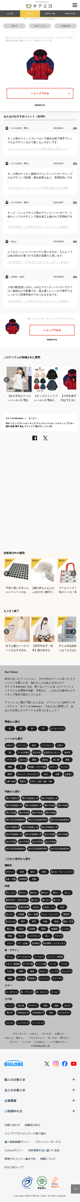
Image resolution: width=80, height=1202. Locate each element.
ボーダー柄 (28, 964)
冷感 (22, 872)
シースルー (39, 957)
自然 (10, 978)
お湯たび (59, 1033)
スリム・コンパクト (50, 914)
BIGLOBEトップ (13, 1167)
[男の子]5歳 (37, 813)
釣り (46, 774)
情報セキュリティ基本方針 (20, 1159)
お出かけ (10, 745)
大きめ (36, 907)
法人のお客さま (14, 1090)
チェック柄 (41, 964)
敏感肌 (54, 929)
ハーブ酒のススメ (58, 1042)
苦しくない (11, 892)
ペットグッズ (38, 1023)
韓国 (43, 929)
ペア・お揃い (23, 943)
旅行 (34, 745)
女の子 (67, 1005)
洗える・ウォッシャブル (62, 872)
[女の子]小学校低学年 (15, 849)
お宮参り (69, 774)
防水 (33, 872)
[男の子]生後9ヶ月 (33, 805)
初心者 (21, 1005)
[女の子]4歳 (24, 841)
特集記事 (66, 26)
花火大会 (37, 752)
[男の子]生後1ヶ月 (30, 798)
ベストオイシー (36, 1038)
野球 (10, 774)
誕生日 (67, 752)
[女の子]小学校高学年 (60, 849)
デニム (10, 957)
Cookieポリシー (14, 1150)
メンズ (10, 13)
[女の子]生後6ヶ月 (14, 834)
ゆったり (10, 914)
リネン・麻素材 (13, 964)
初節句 (23, 781)
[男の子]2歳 (62, 805)
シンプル (54, 971)
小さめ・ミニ (49, 907)
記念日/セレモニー (52, 752)
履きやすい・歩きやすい (17, 900)
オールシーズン (57, 728)
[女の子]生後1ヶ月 (30, 827)
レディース (50, 13)
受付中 (14, 26)
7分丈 (21, 929)
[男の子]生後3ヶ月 (49, 798)
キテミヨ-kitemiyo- (15, 418)
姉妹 (56, 1005)
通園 (10, 767)
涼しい (67, 892)
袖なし (10, 929)
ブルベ (21, 936)
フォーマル (57, 978)
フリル (64, 964)
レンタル (66, 929)
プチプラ (58, 936)
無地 (32, 971)
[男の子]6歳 (50, 813)
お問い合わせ (12, 1125)
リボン (10, 971)
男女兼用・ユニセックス (54, 943)
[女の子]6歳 (50, 841)
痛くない (57, 900)
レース (53, 964)
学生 (51, 1013)
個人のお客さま (14, 1079)
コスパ (10, 943)
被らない (46, 900)
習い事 (56, 760)
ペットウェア (23, 1023)
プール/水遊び (23, 752)
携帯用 (66, 914)
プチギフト (33, 1005)
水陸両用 (23, 879)
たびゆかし (40, 1042)
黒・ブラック (27, 992)
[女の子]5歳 (37, 841)
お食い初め (11, 781)
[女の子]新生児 (12, 827)
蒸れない (34, 892)
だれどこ (34, 1033)
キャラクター (64, 1013)
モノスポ (52, 1038)
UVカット (10, 872)
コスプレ (10, 1023)
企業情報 (10, 1100)
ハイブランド (34, 936)
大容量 (21, 914)
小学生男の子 (38, 1013)
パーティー (11, 760)
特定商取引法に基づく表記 (44, 1150)
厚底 (10, 936)
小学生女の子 (23, 1013)
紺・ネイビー (42, 992)
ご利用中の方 (13, 1111)
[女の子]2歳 (62, 834)
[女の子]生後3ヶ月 (49, 827)
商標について (48, 1159)
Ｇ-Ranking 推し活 (40, 1046)
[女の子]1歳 (49, 834)
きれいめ (21, 978)
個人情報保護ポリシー (17, 1142)
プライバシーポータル (48, 1142)
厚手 (23, 921)
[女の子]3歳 (11, 841)
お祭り (60, 745)
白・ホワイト (12, 992)
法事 (57, 774)
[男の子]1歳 (49, 805)
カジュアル (66, 971)
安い (47, 936)
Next (73, 380)
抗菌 (34, 879)
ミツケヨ (26, 1042)
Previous (6, 380)
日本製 (32, 929)
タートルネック (24, 957)
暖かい (56, 892)
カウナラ (13, 1042)
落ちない (35, 900)
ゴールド (55, 992)
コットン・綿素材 (55, 957)
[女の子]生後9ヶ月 (33, 834)
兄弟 (45, 1005)
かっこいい (44, 978)
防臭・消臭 (11, 879)
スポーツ (53, 767)
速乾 (44, 872)
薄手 (34, 921)
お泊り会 (23, 760)
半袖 (45, 921)
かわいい (43, 971)
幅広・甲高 (68, 921)
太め (62, 907)
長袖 (56, 921)
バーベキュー (47, 745)
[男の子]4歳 (24, 813)
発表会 (45, 760)
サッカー (64, 767)
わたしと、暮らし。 (15, 1038)
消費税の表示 (32, 1125)
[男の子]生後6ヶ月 (14, 805)
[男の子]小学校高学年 (60, 820)
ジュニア (10, 1005)
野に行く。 (65, 1038)
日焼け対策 (24, 907)
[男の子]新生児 (12, 798)
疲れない (45, 892)
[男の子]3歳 (11, 813)
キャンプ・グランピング (28, 774)
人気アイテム (40, 26)
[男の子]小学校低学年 (15, 820)
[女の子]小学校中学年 (37, 849)
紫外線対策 (11, 907)
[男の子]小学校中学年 (37, 820)
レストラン (22, 745)
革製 (21, 971)
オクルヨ (46, 1033)
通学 (67, 760)
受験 (34, 760)
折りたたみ (11, 921)
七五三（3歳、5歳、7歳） (42, 781)
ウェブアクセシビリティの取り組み (25, 1133)
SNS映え (36, 943)
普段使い (32, 978)
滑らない (23, 892)
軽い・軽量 (33, 914)
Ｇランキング (19, 1033)
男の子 (10, 1013)
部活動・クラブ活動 (37, 767)
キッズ (30, 13)
